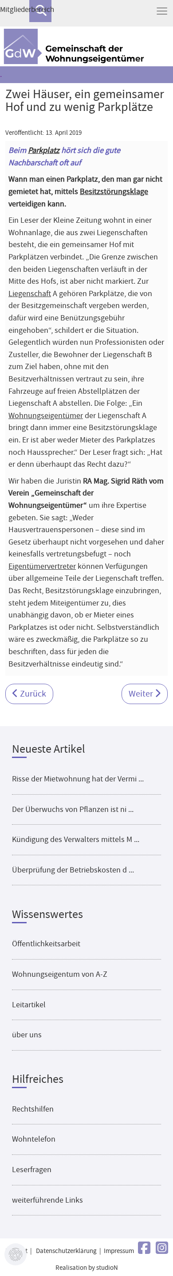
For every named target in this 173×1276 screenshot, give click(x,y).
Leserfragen (31, 1169)
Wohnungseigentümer (45, 415)
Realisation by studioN (86, 1268)
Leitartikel (29, 1004)
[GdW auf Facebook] (144, 1248)
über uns (27, 1034)
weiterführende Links (47, 1200)
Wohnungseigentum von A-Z (59, 974)
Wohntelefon (33, 1139)
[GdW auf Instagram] (162, 1248)
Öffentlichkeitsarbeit (46, 943)
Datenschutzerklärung (66, 1251)
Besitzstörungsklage (114, 191)
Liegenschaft (29, 293)
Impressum (119, 1251)
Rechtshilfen (33, 1109)
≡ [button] (162, 11)
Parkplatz (43, 150)
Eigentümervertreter (42, 566)
